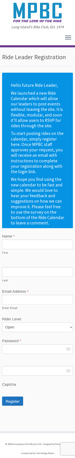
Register (13, 401)
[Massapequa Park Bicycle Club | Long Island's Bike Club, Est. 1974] (37, 12)
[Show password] (68, 349)
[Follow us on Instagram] (4, 39)
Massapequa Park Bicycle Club (27, 444)
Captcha (9, 384)
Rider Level (11, 319)
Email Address (15, 291)
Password (11, 341)
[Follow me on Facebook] (3, 39)
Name (8, 236)
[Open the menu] (68, 38)
